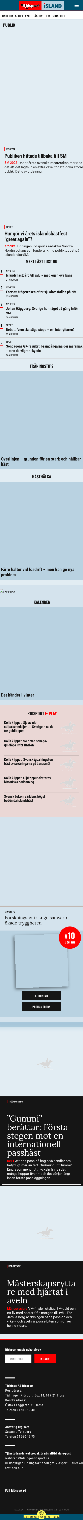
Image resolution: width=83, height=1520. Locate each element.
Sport (19, 16)
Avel (28, 16)
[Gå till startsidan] (41, 6)
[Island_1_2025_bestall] (8, 591)
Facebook (7, 1499)
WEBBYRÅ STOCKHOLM (50, 1510)
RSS (27, 1499)
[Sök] (5, 6)
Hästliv (38, 16)
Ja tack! (45, 1359)
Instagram (17, 1499)
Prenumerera (41, 1007)
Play (48, 16)
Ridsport (59, 16)
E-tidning (41, 996)
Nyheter (7, 16)
